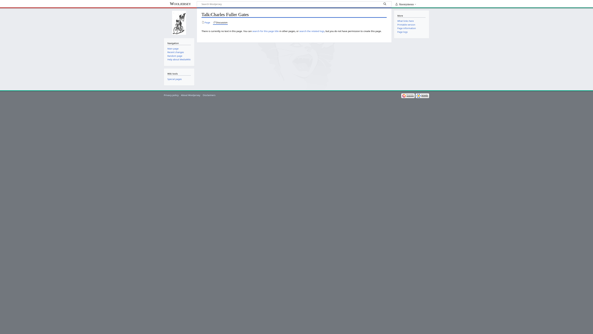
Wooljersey (180, 3)
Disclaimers (209, 95)
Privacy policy (171, 95)
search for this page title (265, 31)
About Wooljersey (190, 95)
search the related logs (311, 31)
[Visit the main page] (179, 23)
